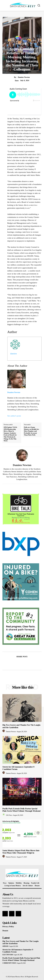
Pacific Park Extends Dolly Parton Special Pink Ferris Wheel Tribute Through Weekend (21, 810)
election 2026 (7, 955)
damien (13, 353)
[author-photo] (4, 731)
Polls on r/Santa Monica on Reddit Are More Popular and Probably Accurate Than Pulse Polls (31, 431)
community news (9, 963)
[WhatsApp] (30, 662)
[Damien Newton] (22, 455)
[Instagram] (11, 913)
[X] (19, 662)
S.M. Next (9, 815)
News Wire (22, 44)
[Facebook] (13, 662)
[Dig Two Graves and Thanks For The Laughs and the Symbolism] (22, 708)
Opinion (5, 946)
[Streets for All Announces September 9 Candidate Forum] (22, 750)
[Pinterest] (24, 662)
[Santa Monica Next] (23, 5)
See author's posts (14, 416)
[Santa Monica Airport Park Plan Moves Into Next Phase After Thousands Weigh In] (22, 833)
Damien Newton (24, 77)
